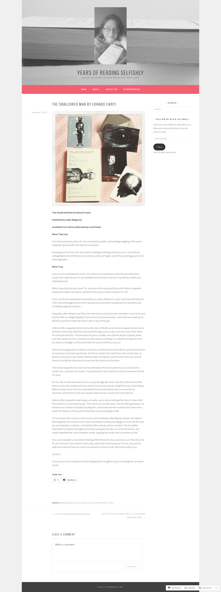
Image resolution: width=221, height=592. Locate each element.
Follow (159, 147)
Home (83, 89)
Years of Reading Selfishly (110, 72)
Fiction (77, 503)
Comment (131, 566)
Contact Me (111, 89)
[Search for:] (172, 109)
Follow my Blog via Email (172, 119)
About (95, 89)
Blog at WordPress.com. (110, 587)
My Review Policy (131, 89)
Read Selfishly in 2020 (104, 503)
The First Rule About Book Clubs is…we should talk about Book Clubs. (123, 516)
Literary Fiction (87, 503)
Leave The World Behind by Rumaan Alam (72, 514)
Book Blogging (67, 503)
